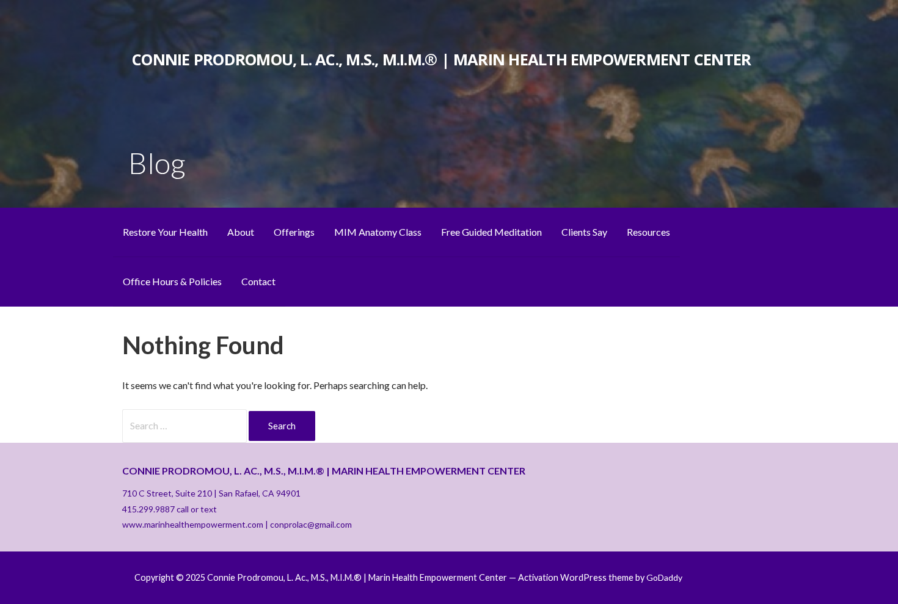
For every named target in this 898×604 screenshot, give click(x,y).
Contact (258, 281)
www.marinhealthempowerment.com (192, 524)
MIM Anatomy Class (378, 232)
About (240, 232)
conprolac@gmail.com (311, 524)
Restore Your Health (165, 232)
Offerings (294, 232)
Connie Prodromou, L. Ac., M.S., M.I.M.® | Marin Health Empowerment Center (441, 59)
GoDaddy (664, 577)
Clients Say (584, 232)
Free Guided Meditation (491, 232)
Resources (648, 232)
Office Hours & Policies (172, 281)
